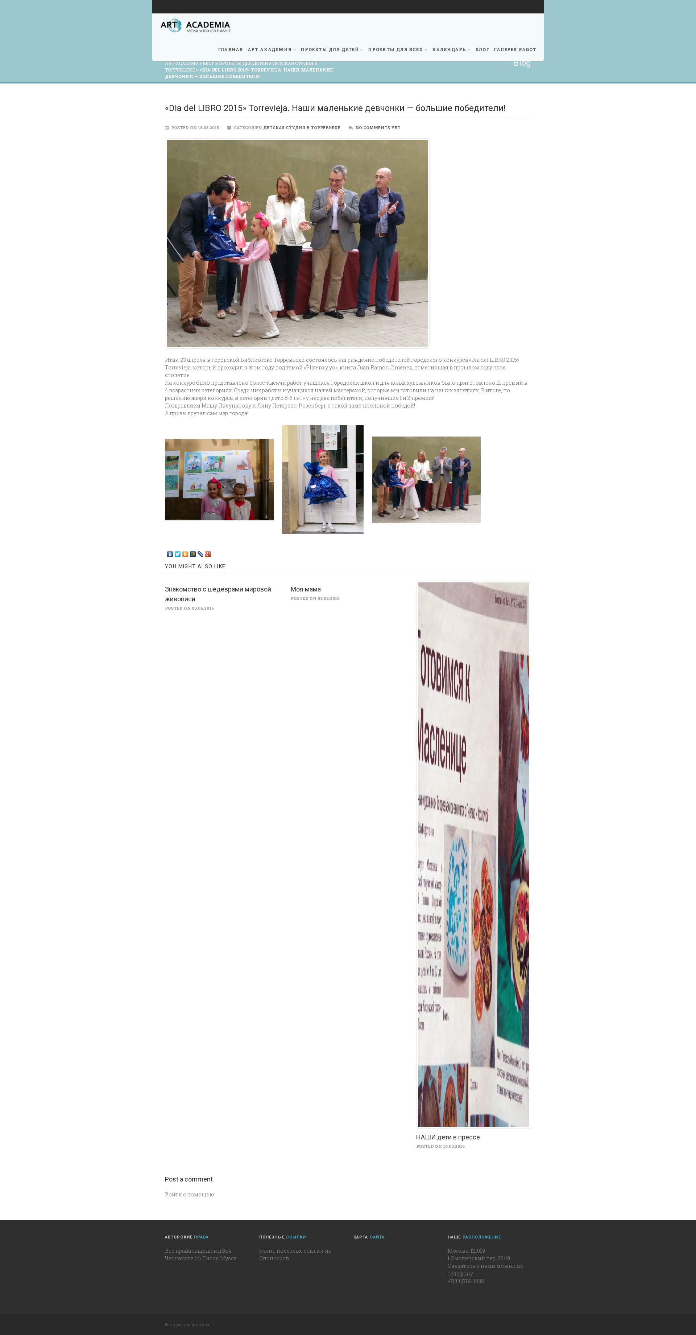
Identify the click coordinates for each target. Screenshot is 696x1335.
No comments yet (378, 127)
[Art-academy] (196, 25)
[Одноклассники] (185, 552)
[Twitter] (178, 552)
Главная (230, 49)
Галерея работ (515, 49)
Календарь (449, 49)
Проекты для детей (330, 49)
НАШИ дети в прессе (448, 1137)
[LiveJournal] (200, 552)
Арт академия (270, 49)
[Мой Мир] (193, 552)
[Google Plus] (208, 552)
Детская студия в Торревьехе (301, 127)
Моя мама (306, 589)
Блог (482, 49)
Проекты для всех (395, 49)
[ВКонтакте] (170, 552)
